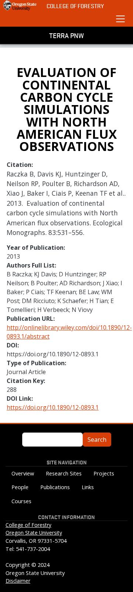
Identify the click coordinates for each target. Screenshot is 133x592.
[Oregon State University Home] (20, 5)
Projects (103, 473)
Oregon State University (34, 532)
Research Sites (64, 473)
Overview (22, 473)
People (19, 487)
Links (88, 487)
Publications (55, 487)
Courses (21, 501)
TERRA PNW (66, 35)
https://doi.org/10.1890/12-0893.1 (53, 407)
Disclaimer (18, 580)
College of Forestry (75, 5)
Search (97, 439)
